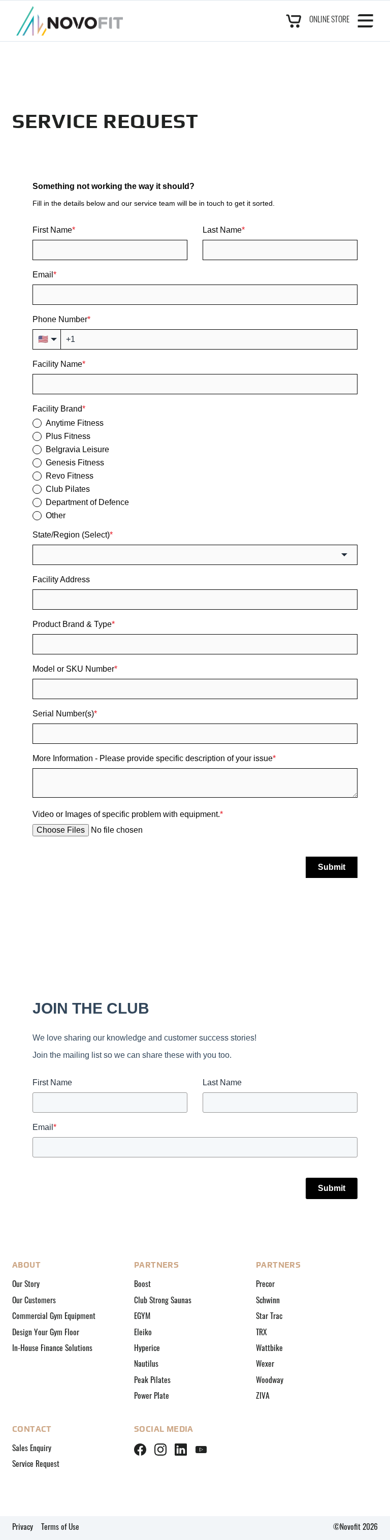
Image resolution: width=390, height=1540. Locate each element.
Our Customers (34, 1301)
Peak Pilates (152, 1381)
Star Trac (269, 1317)
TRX (261, 1333)
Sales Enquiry (31, 1449)
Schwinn (268, 1301)
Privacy (22, 1528)
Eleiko (143, 1333)
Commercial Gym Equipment (53, 1317)
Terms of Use (60, 1528)
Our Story (26, 1285)
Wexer (265, 1365)
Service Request (35, 1465)
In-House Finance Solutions (52, 1349)
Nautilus (146, 1365)
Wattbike (269, 1349)
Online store (329, 20)
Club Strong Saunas (162, 1301)
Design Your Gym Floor (45, 1333)
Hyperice (147, 1349)
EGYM (142, 1317)
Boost (142, 1285)
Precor (265, 1285)
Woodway (269, 1381)
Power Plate (151, 1397)
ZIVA (263, 1397)
